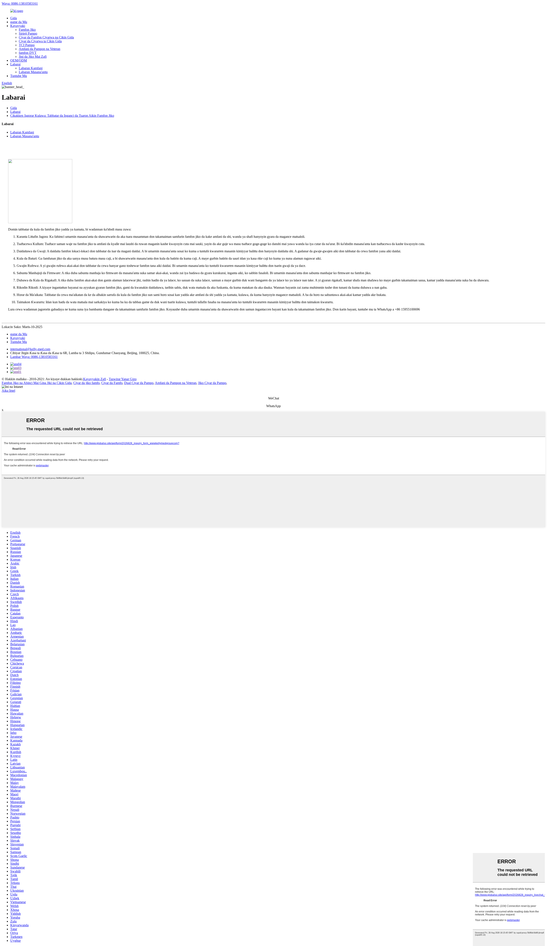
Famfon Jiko (27, 29)
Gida (13, 18)
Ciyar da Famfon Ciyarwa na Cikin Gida (46, 37)
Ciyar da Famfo (111, 383)
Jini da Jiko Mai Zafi (33, 56)
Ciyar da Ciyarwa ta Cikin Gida (40, 41)
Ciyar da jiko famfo (86, 383)
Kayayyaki (17, 26)
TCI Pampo (27, 45)
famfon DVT (28, 53)
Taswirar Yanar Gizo (123, 379)
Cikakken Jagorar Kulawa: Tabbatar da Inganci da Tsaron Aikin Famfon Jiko (62, 115)
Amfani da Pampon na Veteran (39, 49)
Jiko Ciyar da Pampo (212, 383)
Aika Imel (8, 390)
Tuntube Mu (18, 76)
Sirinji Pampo (28, 33)
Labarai (15, 64)
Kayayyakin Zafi (94, 379)
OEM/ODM (18, 60)
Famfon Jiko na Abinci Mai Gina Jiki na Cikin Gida (37, 383)
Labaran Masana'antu (33, 72)
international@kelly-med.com (30, 349)
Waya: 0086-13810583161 (20, 3)
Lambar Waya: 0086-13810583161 (34, 357)
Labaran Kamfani (31, 68)
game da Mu (18, 22)
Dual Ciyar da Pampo (138, 383)
